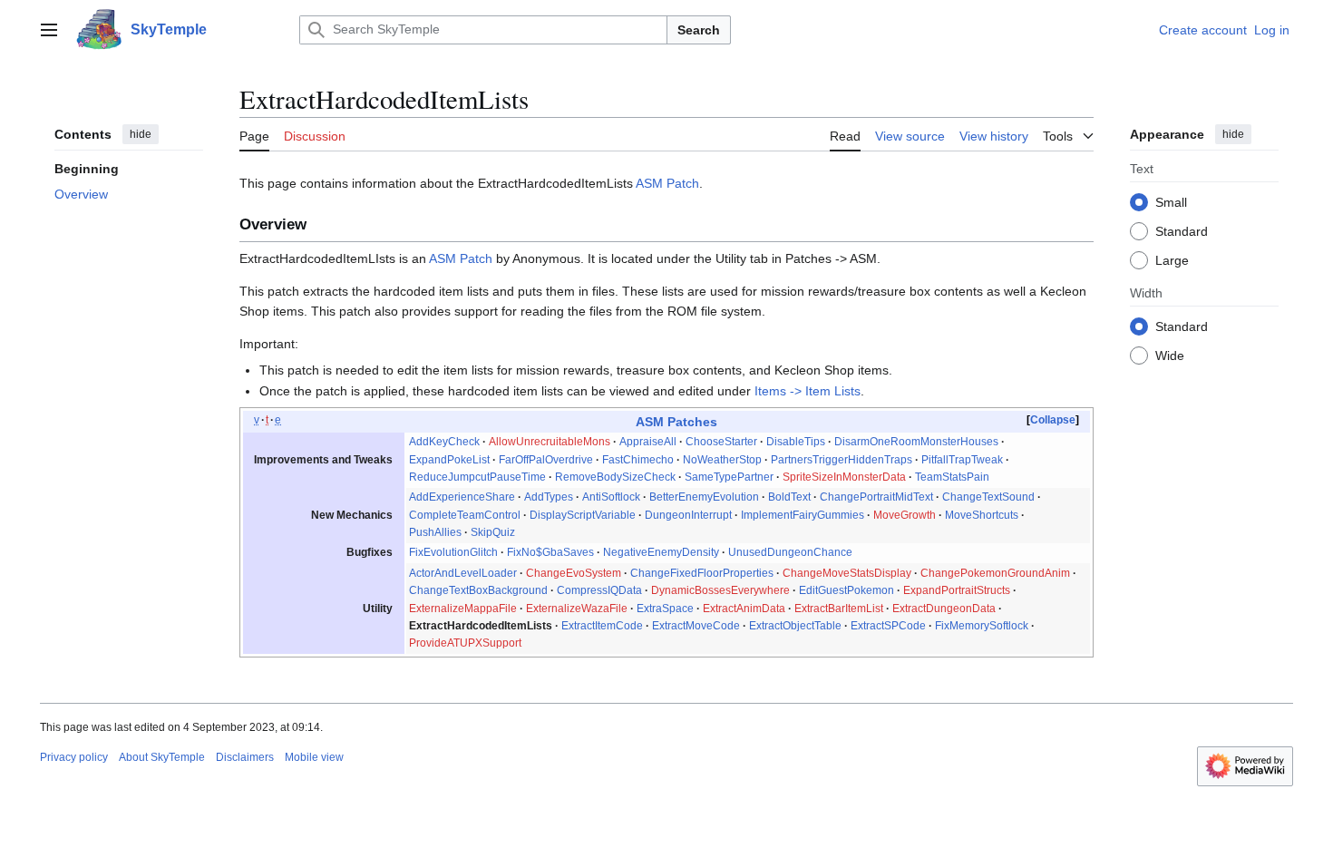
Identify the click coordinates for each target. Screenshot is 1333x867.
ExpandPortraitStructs (956, 590)
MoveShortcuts (981, 515)
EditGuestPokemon (846, 590)
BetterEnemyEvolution (704, 497)
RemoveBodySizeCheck (615, 477)
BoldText (789, 497)
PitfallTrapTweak (962, 459)
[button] (48, 29)
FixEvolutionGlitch (453, 552)
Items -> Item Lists (807, 391)
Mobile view (314, 757)
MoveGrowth (904, 515)
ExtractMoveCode (696, 625)
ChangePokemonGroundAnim (995, 573)
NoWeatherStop (722, 459)
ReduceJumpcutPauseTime (477, 477)
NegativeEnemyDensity (661, 552)
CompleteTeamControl (465, 515)
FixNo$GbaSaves (550, 552)
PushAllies (435, 532)
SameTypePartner (729, 477)
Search (698, 30)
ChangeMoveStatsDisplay (847, 573)
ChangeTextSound (988, 497)
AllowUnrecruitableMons (549, 441)
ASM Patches (676, 421)
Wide (1169, 355)
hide (140, 134)
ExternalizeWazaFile (577, 608)
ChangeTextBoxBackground (478, 590)
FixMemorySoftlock (981, 625)
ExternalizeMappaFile (463, 608)
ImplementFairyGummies (802, 515)
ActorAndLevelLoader (463, 573)
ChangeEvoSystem (573, 573)
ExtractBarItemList (838, 608)
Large (1172, 260)
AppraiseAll (647, 441)
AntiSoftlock (611, 497)
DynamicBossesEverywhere (720, 590)
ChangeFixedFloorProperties (702, 573)
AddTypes (548, 497)
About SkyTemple (162, 757)
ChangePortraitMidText (876, 497)
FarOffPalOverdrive (546, 459)
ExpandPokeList (449, 459)
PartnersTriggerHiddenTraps (841, 459)
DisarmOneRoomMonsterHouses (916, 441)
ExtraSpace (665, 608)
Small (1171, 202)
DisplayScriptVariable (583, 515)
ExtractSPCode (888, 625)
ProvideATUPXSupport (465, 643)
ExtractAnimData (744, 608)
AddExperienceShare (462, 497)
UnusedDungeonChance (790, 552)
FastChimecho (638, 459)
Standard (1181, 231)
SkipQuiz (493, 532)
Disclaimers (245, 757)
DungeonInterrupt (688, 515)
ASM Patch (667, 183)
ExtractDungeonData (944, 608)
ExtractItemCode (602, 625)
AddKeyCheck (444, 441)
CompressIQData (599, 590)
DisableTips (795, 441)
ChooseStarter (721, 441)
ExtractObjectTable (795, 625)
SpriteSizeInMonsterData (844, 477)
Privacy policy (74, 757)
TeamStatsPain (952, 477)
